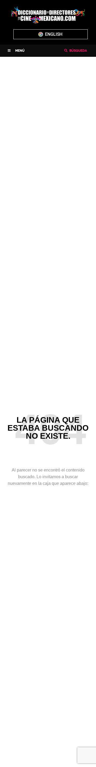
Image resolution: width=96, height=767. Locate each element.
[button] (16, 50)
